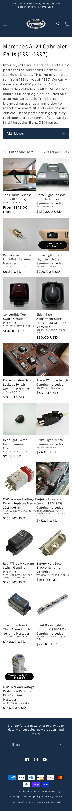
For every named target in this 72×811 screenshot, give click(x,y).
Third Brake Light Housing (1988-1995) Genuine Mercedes (51, 629)
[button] (5, 24)
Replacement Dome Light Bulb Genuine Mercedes (17, 259)
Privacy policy (53, 796)
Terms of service (23, 802)
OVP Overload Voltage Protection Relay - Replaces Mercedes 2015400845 (26, 503)
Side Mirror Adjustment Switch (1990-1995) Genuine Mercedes (51, 321)
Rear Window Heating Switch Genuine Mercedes (18, 568)
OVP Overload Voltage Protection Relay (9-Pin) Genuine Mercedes (18, 693)
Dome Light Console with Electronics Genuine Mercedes (51, 199)
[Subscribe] (59, 744)
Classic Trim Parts (33, 791)
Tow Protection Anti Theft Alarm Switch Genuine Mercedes (17, 629)
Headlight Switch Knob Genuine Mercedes (15, 444)
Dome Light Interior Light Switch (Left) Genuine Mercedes (50, 259)
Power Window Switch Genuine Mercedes (52, 382)
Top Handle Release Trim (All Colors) (17, 197)
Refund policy (32, 796)
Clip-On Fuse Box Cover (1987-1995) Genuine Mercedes (49, 503)
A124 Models (15, 133)
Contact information (50, 802)
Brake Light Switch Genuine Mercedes (49, 442)
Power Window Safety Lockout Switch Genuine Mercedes (18, 384)
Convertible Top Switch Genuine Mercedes (14, 319)
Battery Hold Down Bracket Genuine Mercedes (49, 568)
